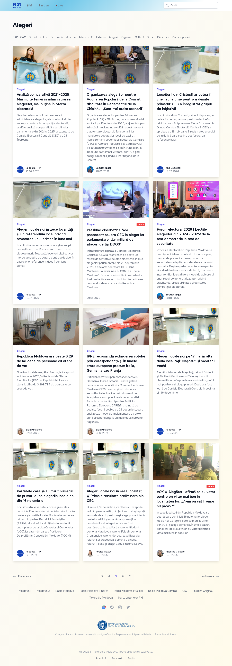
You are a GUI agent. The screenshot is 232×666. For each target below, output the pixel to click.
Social (33, 37)
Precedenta (24, 576)
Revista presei (181, 37)
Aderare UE (85, 37)
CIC (184, 591)
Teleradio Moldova (101, 597)
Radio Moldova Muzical (128, 591)
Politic (44, 37)
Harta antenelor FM (130, 597)
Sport (151, 37)
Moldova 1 (25, 591)
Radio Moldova (64, 591)
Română (101, 658)
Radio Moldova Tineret (93, 591)
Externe (101, 37)
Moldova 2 (43, 591)
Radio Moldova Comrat (162, 591)
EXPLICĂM (19, 37)
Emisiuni (44, 5)
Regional (126, 37)
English (132, 658)
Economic (57, 37)
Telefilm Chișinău (202, 591)
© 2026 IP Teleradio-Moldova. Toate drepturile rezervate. (116, 651)
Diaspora (163, 37)
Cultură (139, 37)
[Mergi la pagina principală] (17, 5)
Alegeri (113, 37)
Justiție (71, 37)
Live (59, 5)
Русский (116, 658)
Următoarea (207, 576)
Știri (29, 5)
